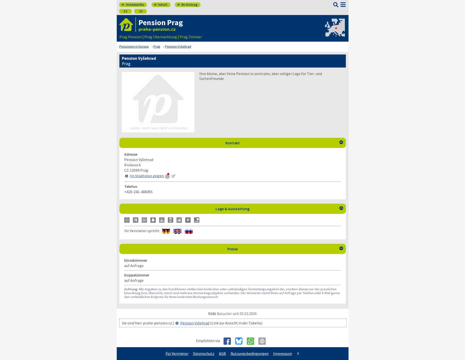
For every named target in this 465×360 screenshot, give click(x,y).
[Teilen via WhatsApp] (252, 341)
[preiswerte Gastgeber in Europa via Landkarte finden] (334, 32)
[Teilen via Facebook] (229, 341)
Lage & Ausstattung (279, 208)
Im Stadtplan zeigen (147, 175)
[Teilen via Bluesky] (240, 341)
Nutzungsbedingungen (250, 353)
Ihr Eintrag (187, 4)
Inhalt (160, 4)
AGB (222, 353)
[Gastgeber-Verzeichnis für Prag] (127, 24)
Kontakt (284, 142)
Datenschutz (203, 353)
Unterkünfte (133, 4)
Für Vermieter (177, 353)
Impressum (282, 353)
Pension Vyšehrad (194, 323)
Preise (285, 248)
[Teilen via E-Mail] (263, 341)
